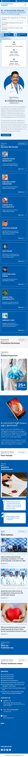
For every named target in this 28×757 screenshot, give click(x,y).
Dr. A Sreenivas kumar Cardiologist (7, 4)
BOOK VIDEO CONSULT (7, 34)
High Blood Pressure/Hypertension (10, 680)
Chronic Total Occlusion (7, 678)
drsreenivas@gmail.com (8, 717)
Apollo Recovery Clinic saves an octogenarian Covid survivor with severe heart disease (12, 593)
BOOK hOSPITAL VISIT (21, 34)
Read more (20, 168)
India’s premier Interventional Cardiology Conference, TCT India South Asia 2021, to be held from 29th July (13, 560)
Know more (6, 135)
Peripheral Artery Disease (8, 676)
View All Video (22, 143)
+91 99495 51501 (7, 711)
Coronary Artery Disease (8, 674)
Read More (4, 563)
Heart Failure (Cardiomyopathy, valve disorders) (13, 682)
